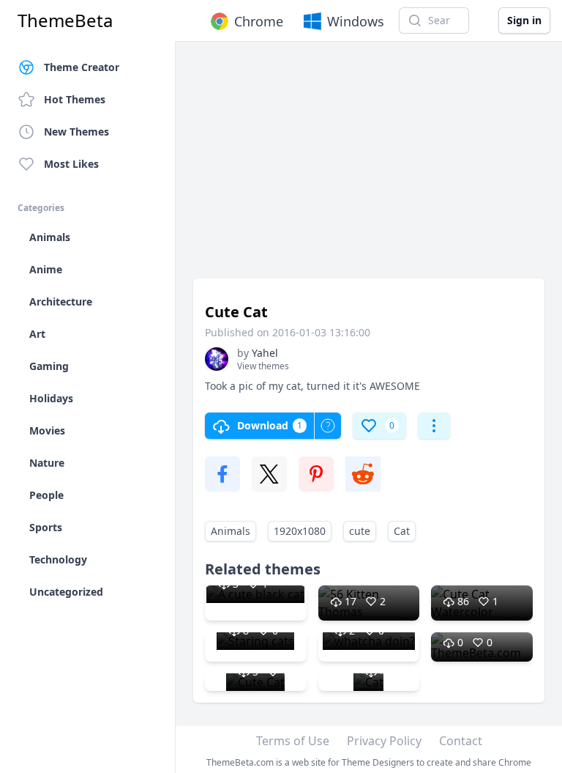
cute (359, 531)
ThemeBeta (65, 20)
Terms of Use (292, 741)
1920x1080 (300, 531)
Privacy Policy (384, 741)
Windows (355, 21)
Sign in (524, 20)
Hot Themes (74, 99)
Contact (460, 741)
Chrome (258, 21)
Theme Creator (81, 67)
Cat (402, 531)
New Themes (76, 131)
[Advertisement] (368, 167)
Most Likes (71, 164)
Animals (230, 531)
